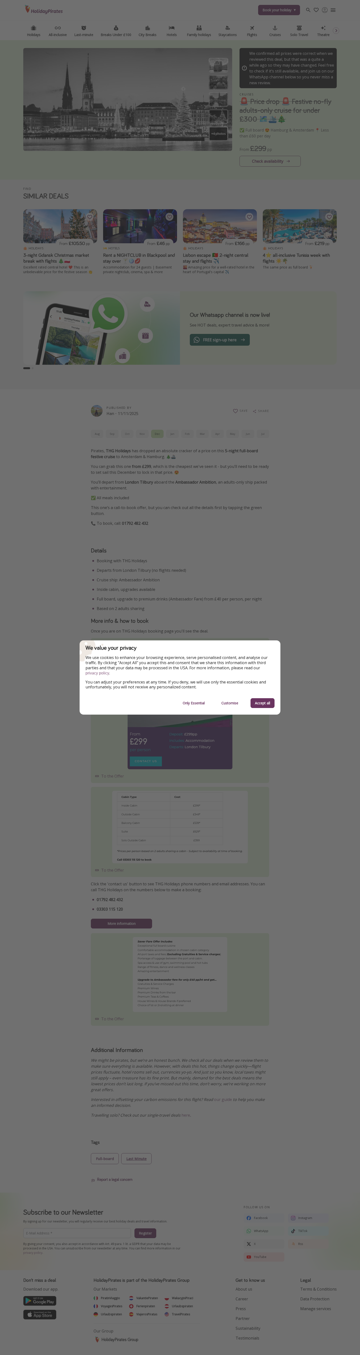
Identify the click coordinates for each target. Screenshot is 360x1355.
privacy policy (97, 673)
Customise (229, 703)
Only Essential (194, 703)
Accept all (262, 703)
